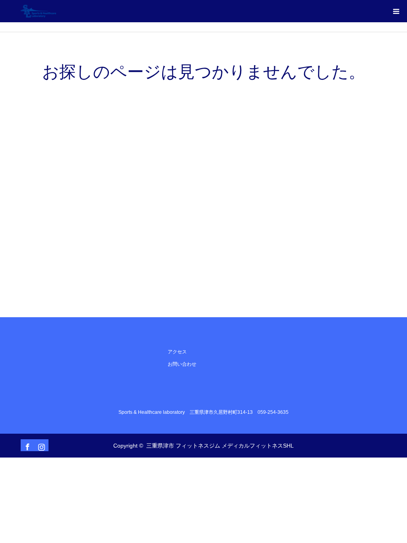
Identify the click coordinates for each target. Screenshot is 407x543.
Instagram (41, 445)
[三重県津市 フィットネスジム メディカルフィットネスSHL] (56, 11)
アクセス (177, 352)
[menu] (396, 11)
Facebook (27, 445)
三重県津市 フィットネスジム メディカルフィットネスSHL (220, 445)
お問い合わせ (182, 364)
